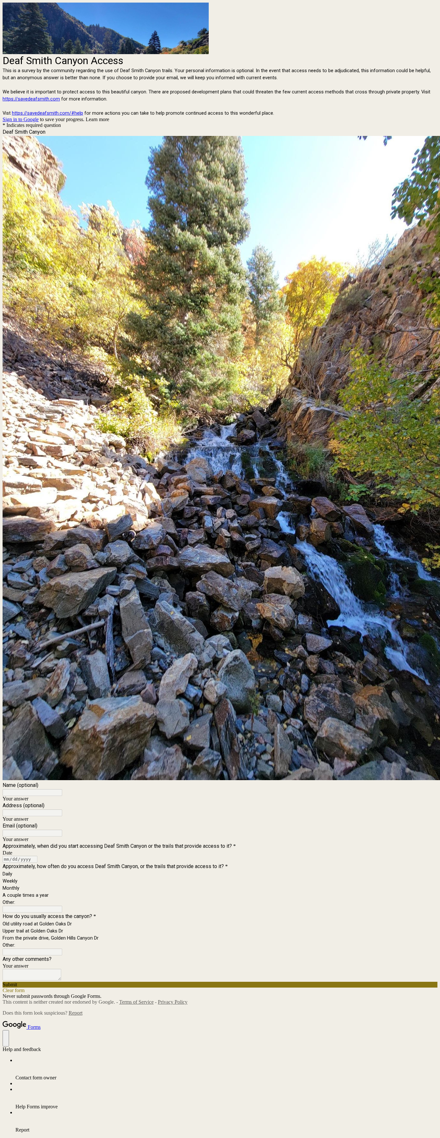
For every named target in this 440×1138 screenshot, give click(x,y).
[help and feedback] (6, 1038)
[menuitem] (226, 1069)
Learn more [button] (97, 119)
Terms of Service (136, 1002)
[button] (220, 985)
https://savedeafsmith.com (31, 99)
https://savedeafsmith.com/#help (47, 113)
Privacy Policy (172, 1002)
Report (75, 1013)
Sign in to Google (21, 119)
